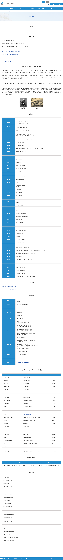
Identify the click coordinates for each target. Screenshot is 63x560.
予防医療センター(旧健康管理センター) (24, 362)
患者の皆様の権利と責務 (6, 58)
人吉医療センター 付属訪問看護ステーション (10, 289)
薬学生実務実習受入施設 (27, 414)
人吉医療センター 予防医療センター (9, 286)
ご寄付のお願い (9, 558)
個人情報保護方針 (3, 558)
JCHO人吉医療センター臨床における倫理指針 (10, 51)
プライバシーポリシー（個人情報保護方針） (10, 54)
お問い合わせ (28, 558)
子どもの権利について (6, 61)
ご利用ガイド (16, 558)
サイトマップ (22, 558)
